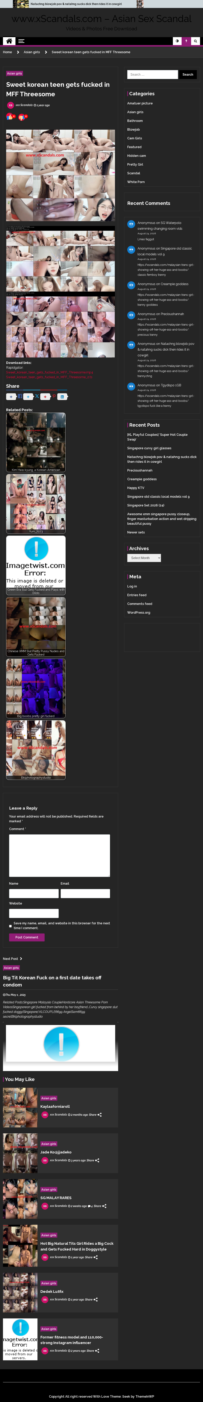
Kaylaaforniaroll (55, 1106)
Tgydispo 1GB (171, 385)
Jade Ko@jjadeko (56, 1152)
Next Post (10, 959)
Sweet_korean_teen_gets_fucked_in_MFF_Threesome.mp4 (49, 372)
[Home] (9, 41)
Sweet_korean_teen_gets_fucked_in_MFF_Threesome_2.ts (49, 377)
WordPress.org (138, 612)
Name (13, 883)
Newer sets (136, 532)
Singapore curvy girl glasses (149, 448)
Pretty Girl (135, 164)
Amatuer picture (140, 103)
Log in (132, 586)
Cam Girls (134, 138)
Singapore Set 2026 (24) (145, 505)
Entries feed (137, 595)
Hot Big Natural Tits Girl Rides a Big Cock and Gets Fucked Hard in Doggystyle (76, 1246)
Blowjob (133, 129)
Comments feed (139, 604)
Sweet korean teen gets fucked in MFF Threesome (58, 89)
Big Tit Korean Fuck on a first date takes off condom (52, 981)
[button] (177, 41)
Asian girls (14, 73)
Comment (17, 829)
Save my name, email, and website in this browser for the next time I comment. (62, 925)
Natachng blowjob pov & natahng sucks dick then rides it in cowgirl (76, 4)
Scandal (133, 173)
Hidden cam (136, 156)
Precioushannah (172, 314)
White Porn (136, 182)
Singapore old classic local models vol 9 (158, 497)
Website (15, 903)
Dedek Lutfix (51, 1291)
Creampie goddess (175, 284)
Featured (134, 147)
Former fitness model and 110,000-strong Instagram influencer (71, 1340)
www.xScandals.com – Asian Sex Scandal (101, 18)
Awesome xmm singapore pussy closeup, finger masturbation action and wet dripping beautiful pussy (161, 519)
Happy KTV (135, 488)
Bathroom (135, 121)
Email (65, 883)
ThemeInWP (144, 1396)
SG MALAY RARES (56, 1198)
